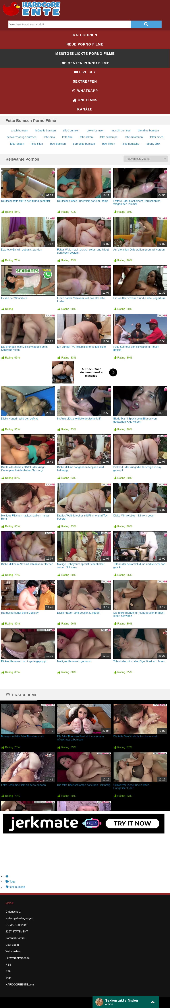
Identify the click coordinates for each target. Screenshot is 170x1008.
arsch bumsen (19, 130)
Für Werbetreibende (18, 958)
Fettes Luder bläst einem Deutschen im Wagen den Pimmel (136, 202)
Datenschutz (13, 911)
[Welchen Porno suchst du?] (146, 24)
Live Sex (87, 72)
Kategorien (85, 35)
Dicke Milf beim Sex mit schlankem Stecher (27, 564)
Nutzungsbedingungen (19, 918)
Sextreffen (85, 81)
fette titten (37, 143)
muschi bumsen (121, 130)
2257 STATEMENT (17, 931)
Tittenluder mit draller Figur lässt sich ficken (139, 661)
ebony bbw (153, 143)
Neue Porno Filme (84, 44)
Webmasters (13, 951)
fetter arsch (156, 137)
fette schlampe (109, 137)
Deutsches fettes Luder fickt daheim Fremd (82, 201)
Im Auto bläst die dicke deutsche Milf (78, 418)
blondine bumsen (148, 130)
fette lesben (17, 143)
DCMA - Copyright (16, 924)
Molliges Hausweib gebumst (74, 661)
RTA (8, 971)
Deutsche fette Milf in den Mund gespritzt (25, 201)
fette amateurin (134, 137)
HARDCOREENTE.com (20, 984)
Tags (8, 978)
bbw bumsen (58, 143)
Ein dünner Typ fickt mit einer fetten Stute (81, 346)
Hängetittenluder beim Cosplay (20, 612)
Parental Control (15, 938)
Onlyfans (87, 100)
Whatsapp (87, 91)
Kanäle (85, 109)
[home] (87, 876)
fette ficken (86, 137)
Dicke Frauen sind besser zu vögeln (78, 612)
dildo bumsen (71, 130)
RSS (8, 964)
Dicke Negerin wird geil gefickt (19, 418)
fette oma (49, 137)
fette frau (67, 137)
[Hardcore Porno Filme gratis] (33, 16)
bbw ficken (108, 143)
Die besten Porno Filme (84, 63)
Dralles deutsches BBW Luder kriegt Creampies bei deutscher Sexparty (22, 469)
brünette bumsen (45, 130)
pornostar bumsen (84, 143)
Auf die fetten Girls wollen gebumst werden (139, 249)
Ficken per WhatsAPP (14, 298)
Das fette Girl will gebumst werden (21, 249)
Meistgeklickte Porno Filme (85, 53)
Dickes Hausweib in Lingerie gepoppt (23, 661)
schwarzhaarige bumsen (22, 137)
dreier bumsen (95, 130)
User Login (12, 944)
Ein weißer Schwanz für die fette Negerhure (139, 298)
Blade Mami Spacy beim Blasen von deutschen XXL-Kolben (135, 420)
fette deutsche (130, 143)
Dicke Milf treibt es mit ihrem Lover (134, 515)
